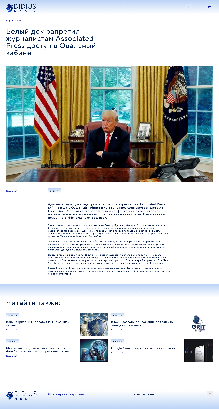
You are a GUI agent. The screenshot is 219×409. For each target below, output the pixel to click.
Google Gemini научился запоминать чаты (143, 348)
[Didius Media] (26, 8)
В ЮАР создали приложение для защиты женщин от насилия (142, 323)
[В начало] (210, 393)
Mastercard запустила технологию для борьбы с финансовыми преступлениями (37, 349)
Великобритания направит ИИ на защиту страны (37, 323)
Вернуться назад (16, 20)
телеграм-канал (144, 394)
